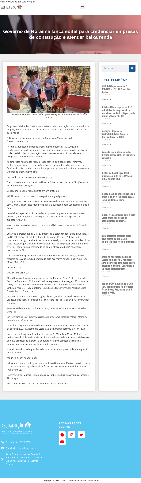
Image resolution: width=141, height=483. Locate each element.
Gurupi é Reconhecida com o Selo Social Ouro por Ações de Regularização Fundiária (118, 217)
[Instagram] (71, 434)
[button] (82, 7)
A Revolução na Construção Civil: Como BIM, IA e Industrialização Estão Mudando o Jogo (118, 196)
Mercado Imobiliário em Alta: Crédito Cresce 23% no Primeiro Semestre (118, 155)
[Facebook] (62, 434)
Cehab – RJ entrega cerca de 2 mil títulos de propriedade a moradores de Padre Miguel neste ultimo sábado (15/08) (118, 111)
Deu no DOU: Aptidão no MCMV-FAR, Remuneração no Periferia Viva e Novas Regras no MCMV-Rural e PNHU (117, 288)
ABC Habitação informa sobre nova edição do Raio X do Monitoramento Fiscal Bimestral (117, 238)
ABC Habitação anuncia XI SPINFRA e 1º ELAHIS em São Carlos (115, 89)
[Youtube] (62, 441)
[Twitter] (81, 434)
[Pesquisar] (132, 68)
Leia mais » (106, 99)
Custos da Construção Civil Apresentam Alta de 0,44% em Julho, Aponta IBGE (116, 176)
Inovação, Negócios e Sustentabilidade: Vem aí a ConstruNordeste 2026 (114, 134)
